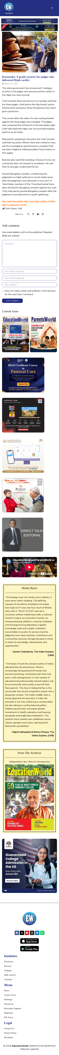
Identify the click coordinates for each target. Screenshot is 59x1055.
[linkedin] (38, 214)
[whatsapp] (42, 214)
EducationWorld (20, 1045)
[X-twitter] (22, 933)
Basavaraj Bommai (26, 101)
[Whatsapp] (42, 933)
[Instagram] (32, 933)
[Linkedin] (37, 933)
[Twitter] (29, 214)
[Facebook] (33, 214)
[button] (52, 8)
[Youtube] (27, 933)
